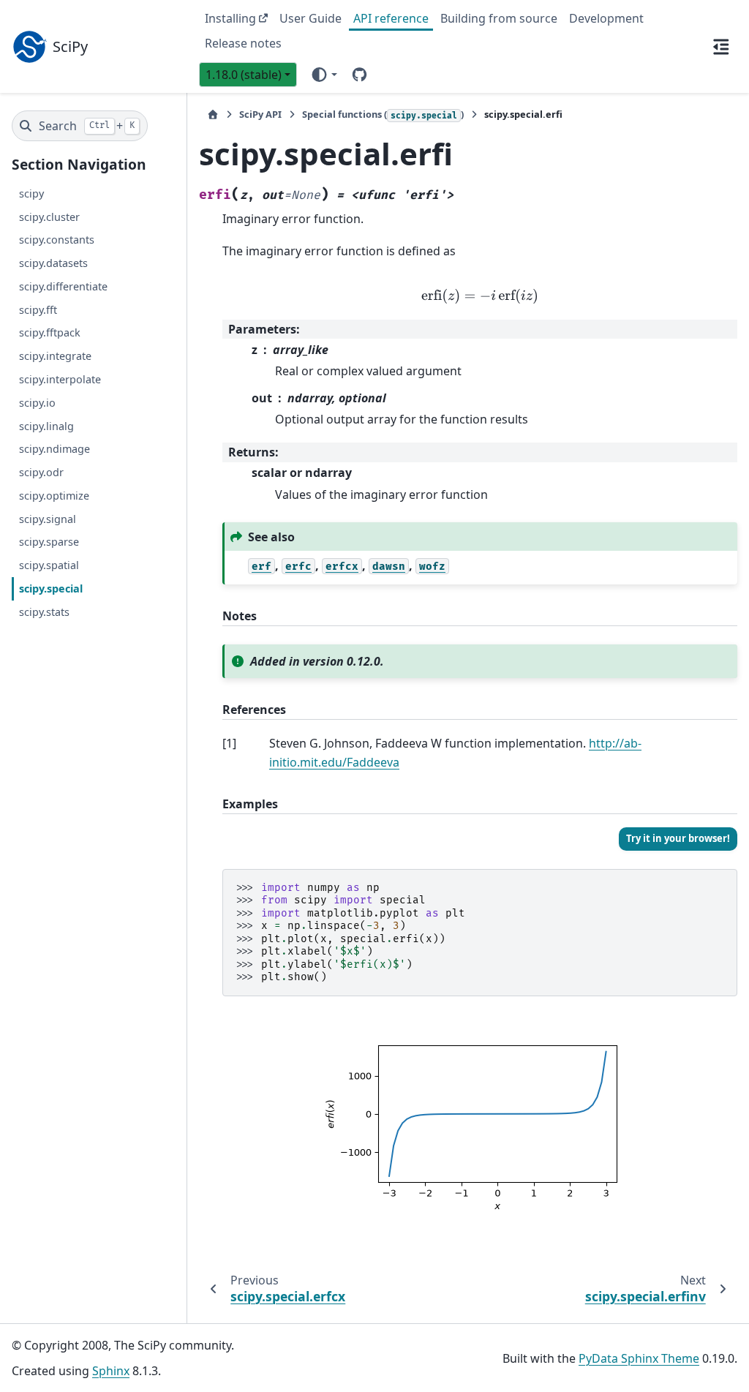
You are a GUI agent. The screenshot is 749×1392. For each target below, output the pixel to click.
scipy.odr (41, 472)
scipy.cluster (49, 217)
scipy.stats (44, 612)
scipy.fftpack (49, 332)
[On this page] (721, 46)
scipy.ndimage (54, 449)
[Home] (213, 114)
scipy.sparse (49, 542)
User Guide (310, 18)
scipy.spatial (49, 565)
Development (606, 18)
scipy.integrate (55, 356)
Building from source (498, 18)
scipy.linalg (46, 426)
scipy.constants (56, 240)
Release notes (243, 43)
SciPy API (260, 114)
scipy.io (37, 403)
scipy (31, 193)
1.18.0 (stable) (244, 75)
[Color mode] (323, 74)
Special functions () (383, 114)
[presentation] (479, 296)
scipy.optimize (54, 496)
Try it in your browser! (678, 838)
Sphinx (110, 1371)
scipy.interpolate (60, 379)
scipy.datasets (53, 263)
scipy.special (51, 588)
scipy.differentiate (63, 286)
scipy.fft (38, 310)
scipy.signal (47, 519)
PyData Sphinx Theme (639, 1358)
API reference (391, 18)
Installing (230, 18)
